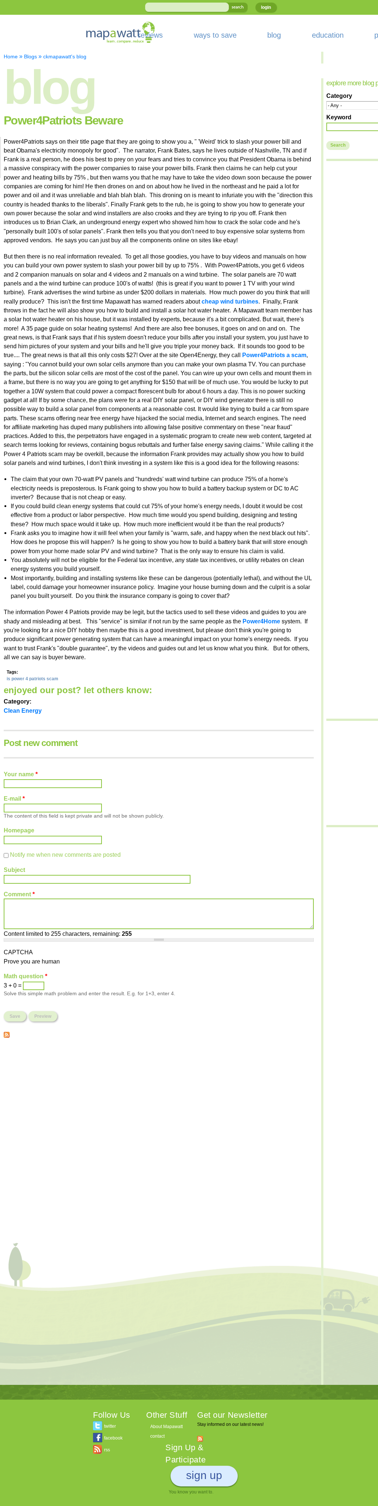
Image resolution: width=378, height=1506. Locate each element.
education (328, 35)
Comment (19, 894)
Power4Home (261, 621)
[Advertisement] (159, 1097)
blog (274, 35)
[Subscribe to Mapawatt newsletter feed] (200, 1438)
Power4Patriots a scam (274, 355)
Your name (21, 774)
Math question (25, 976)
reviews (150, 35)
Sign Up (204, 1475)
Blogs (30, 56)
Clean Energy (23, 710)
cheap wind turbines (230, 301)
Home (11, 56)
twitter (110, 1426)
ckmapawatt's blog (64, 56)
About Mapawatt (166, 1426)
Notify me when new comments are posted (65, 854)
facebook (113, 1438)
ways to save (215, 35)
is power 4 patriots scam (32, 678)
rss (107, 1449)
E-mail (14, 798)
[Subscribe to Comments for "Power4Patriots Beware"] (7, 1033)
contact (157, 1436)
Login (266, 7)
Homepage (19, 830)
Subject (14, 869)
